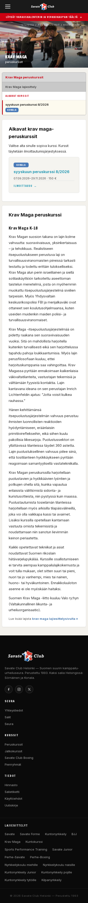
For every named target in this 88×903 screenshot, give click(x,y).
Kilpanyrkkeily (51, 880)
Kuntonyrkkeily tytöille (20, 880)
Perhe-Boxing (40, 857)
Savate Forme (30, 834)
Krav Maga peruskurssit (24, 77)
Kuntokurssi (34, 842)
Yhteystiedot (14, 710)
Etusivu (28, 25)
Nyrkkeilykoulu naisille (59, 865)
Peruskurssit (49, 25)
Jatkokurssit (13, 751)
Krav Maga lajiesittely (20, 87)
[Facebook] (9, 689)
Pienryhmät (13, 764)
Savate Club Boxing (19, 758)
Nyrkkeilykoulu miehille (21, 865)
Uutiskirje (11, 805)
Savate (10, 834)
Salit (8, 717)
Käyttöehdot (13, 798)
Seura (9, 724)
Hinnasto (11, 785)
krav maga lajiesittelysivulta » (55, 619)
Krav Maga (12, 842)
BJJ (74, 834)
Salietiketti (12, 792)
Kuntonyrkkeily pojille (56, 872)
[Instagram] (19, 689)
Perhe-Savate (15, 857)
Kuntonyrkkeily (55, 834)
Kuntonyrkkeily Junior (20, 872)
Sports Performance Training (26, 849)
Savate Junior (62, 849)
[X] (29, 689)
